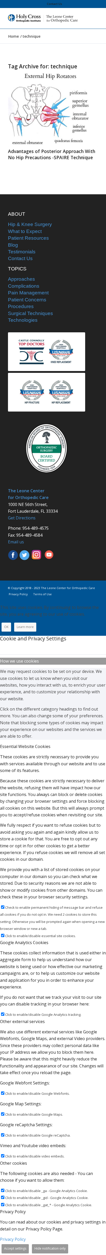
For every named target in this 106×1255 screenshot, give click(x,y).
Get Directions (22, 518)
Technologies (23, 320)
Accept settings (15, 1248)
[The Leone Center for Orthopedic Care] (44, 18)
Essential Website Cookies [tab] (25, 746)
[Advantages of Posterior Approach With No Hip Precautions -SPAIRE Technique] (53, 109)
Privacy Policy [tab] (13, 1211)
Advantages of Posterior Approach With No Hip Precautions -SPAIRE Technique (51, 154)
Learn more (25, 627)
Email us (16, 542)
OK (6, 627)
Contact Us (54, 4)
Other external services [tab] (22, 1021)
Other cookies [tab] (13, 1163)
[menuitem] (54, 4)
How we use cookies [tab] (19, 661)
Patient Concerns (27, 299)
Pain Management (28, 292)
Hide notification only (50, 1248)
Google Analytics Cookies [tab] (24, 942)
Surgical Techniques (30, 313)
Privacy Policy (13, 1239)
